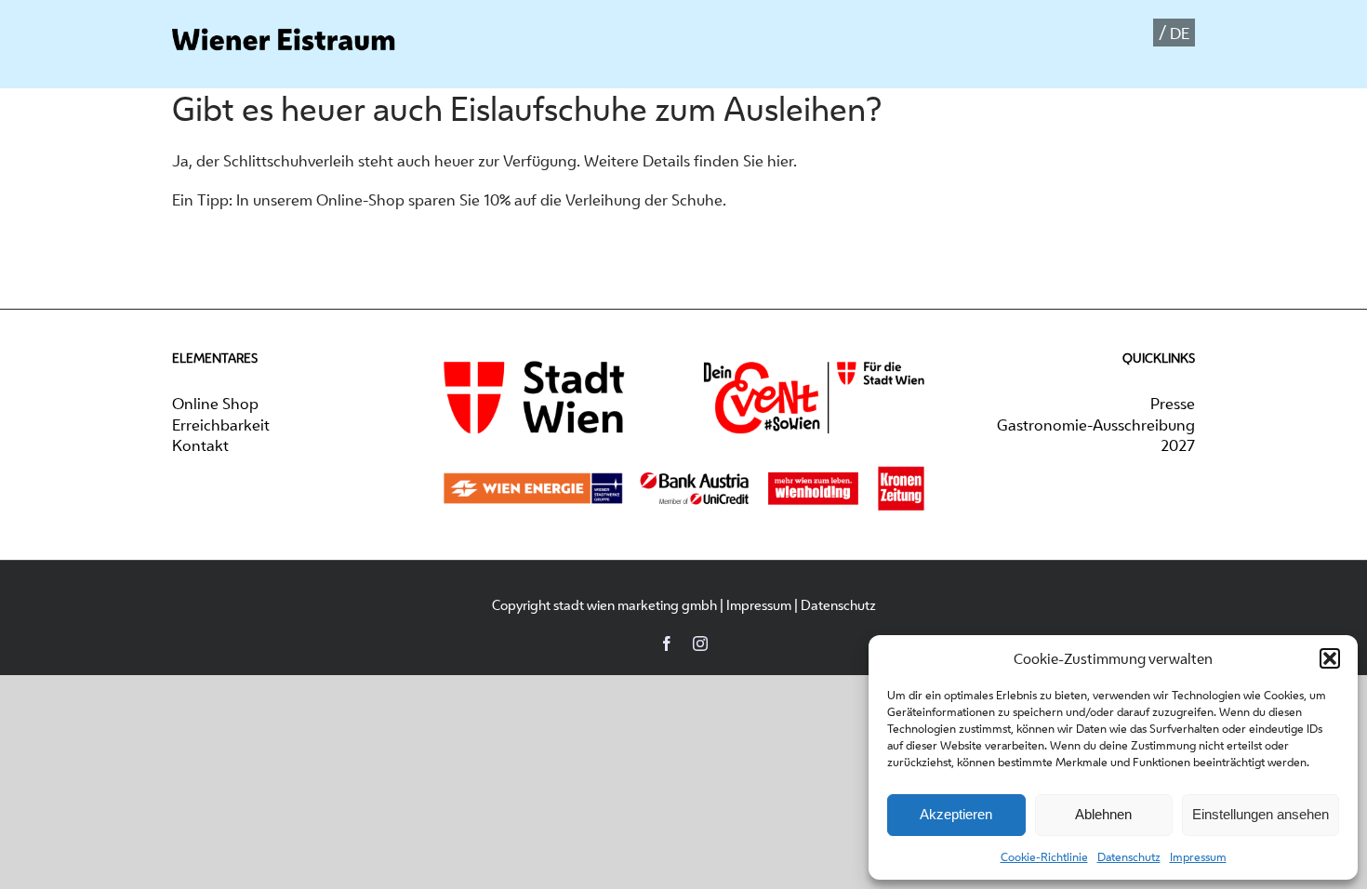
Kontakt (200, 445)
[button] (1330, 658)
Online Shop (215, 403)
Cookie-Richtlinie (1044, 857)
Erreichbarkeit (221, 425)
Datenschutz (1129, 857)
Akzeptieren (956, 814)
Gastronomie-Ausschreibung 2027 (1096, 435)
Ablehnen (1103, 814)
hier (780, 161)
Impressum (1198, 857)
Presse (1172, 403)
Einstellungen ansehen (1260, 814)
